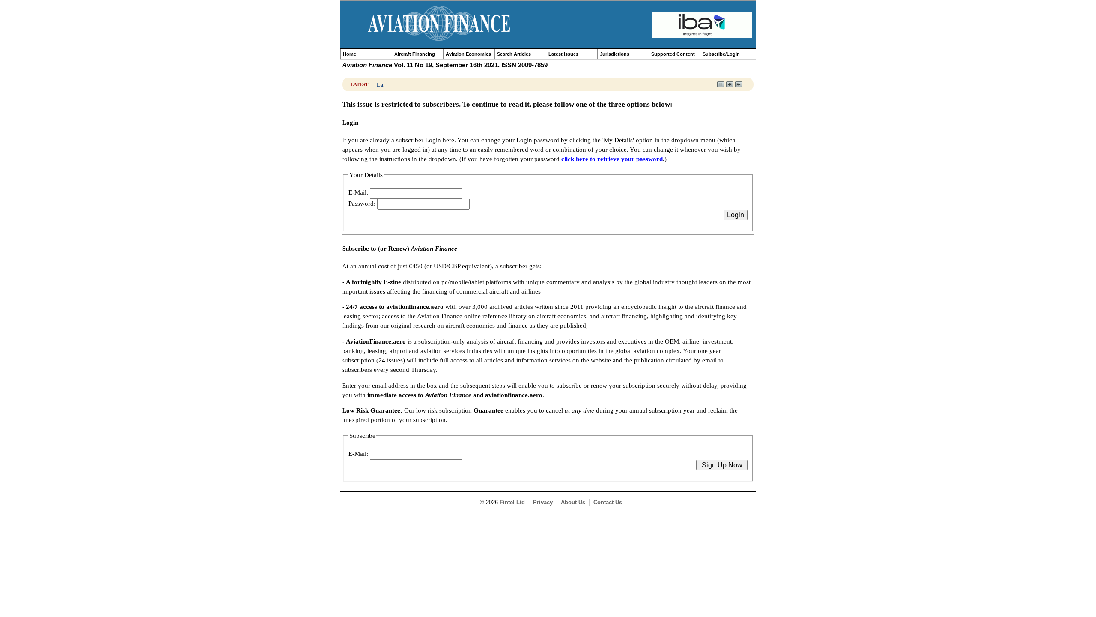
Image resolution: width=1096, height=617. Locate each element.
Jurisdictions (614, 54)
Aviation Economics (468, 54)
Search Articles (514, 54)
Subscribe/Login (721, 54)
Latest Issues (563, 54)
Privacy (543, 502)
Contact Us (607, 502)
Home (349, 54)
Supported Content (673, 54)
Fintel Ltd (512, 502)
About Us (573, 502)
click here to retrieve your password (612, 159)
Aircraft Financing (414, 54)
